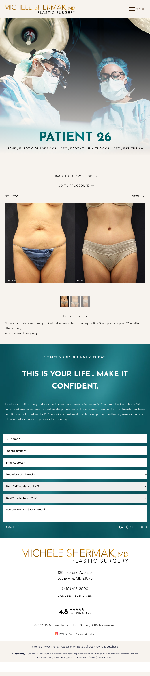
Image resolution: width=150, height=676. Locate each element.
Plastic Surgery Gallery (43, 148)
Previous (17, 195)
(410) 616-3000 (133, 527)
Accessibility (68, 646)
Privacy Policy (51, 646)
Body (74, 148)
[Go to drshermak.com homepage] (40, 9)
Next (136, 195)
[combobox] (75, 474)
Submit (9, 527)
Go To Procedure (73, 185)
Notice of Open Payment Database (97, 646)
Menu (140, 9)
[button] (132, 9)
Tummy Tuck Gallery (101, 148)
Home (11, 148)
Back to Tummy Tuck (73, 176)
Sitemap (37, 646)
